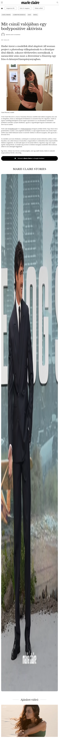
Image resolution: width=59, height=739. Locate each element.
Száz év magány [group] (25, 8)
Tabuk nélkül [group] (39, 8)
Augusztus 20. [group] (10, 8)
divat (29, 14)
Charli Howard (6, 14)
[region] (29, 432)
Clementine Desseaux (19, 14)
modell (35, 14)
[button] (29, 432)
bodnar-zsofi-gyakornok (13, 34)
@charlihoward (12, 129)
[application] (29, 721)
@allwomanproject (26, 129)
